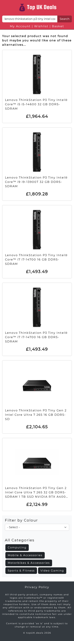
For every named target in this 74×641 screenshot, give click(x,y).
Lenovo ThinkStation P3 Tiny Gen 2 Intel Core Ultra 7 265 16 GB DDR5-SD (36, 415)
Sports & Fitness (21, 570)
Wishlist (41, 26)
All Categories (19, 540)
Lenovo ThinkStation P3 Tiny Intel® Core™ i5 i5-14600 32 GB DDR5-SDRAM (36, 104)
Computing (17, 547)
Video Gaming (52, 570)
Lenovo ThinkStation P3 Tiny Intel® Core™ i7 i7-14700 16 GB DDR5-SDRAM (36, 259)
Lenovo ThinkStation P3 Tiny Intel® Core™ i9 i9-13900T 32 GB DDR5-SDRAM (36, 182)
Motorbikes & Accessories (29, 562)
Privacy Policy (37, 587)
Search (65, 19)
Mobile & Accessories (25, 555)
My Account (20, 26)
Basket (58, 26)
